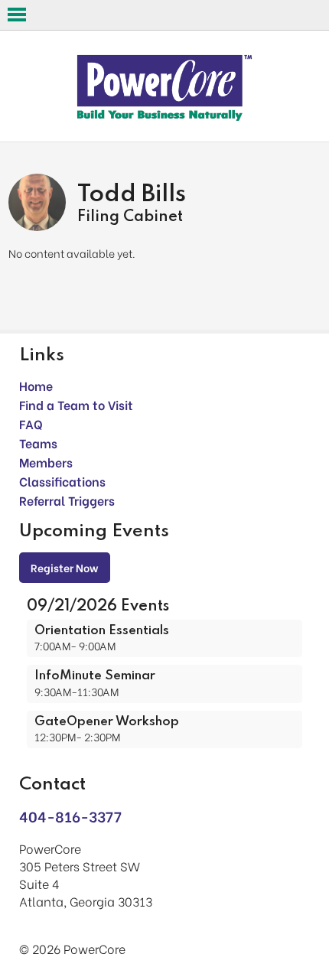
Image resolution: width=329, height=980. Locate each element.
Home (36, 385)
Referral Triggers (67, 500)
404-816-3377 (70, 816)
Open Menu (17, 14)
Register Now (65, 567)
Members (46, 461)
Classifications (62, 481)
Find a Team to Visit (76, 404)
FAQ (31, 423)
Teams (38, 442)
